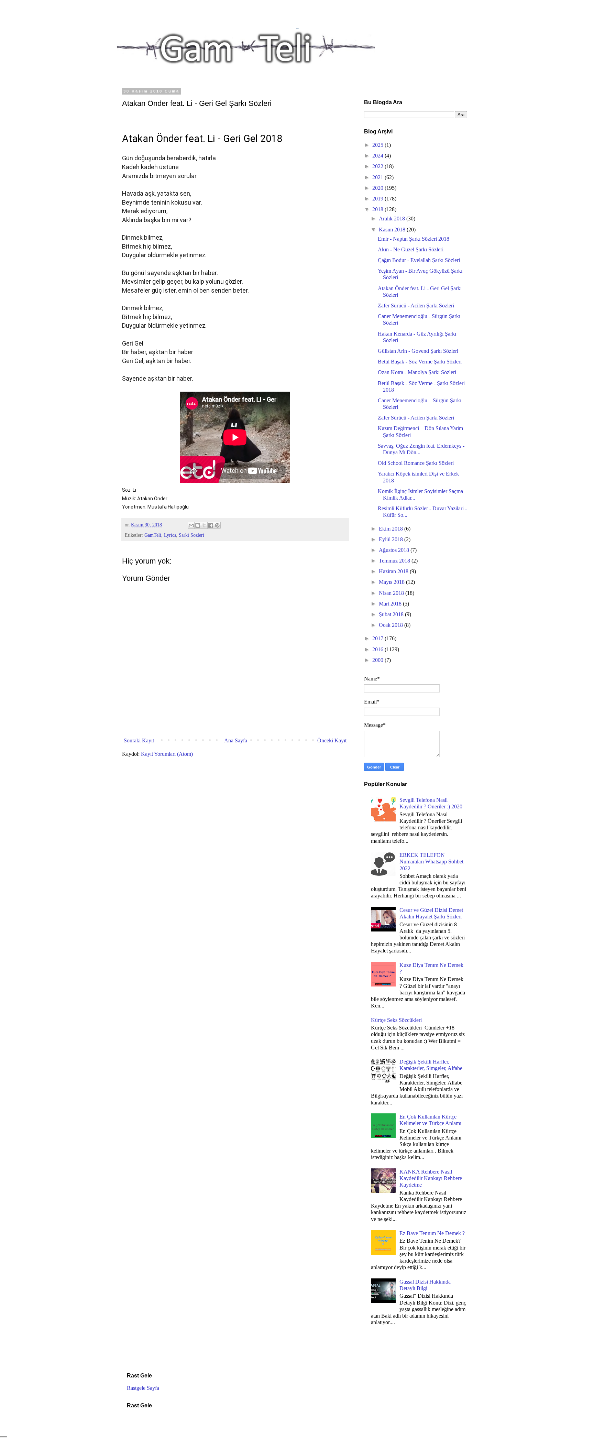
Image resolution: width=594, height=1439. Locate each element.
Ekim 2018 (391, 529)
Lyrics (170, 535)
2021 (378, 177)
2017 (378, 638)
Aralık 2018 (392, 218)
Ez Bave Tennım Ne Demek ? (432, 1233)
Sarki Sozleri (191, 535)
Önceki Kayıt (331, 740)
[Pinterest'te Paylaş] (217, 525)
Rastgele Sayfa (143, 1388)
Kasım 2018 (393, 229)
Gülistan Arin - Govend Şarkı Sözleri (418, 351)
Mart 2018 (391, 604)
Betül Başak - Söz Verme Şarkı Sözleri (420, 361)
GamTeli (152, 535)
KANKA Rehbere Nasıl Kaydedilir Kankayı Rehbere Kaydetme (430, 1178)
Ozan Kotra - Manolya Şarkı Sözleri (417, 372)
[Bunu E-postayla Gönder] (191, 525)
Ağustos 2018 (394, 550)
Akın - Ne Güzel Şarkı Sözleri (410, 249)
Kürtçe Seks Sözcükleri (396, 1020)
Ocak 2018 (391, 625)
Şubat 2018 (392, 614)
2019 (378, 198)
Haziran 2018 (394, 571)
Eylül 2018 (391, 539)
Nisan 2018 (392, 593)
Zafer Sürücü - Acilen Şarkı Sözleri (416, 305)
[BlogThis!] (197, 525)
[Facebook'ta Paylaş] (210, 525)
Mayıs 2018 (392, 582)
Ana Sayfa (235, 740)
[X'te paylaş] (204, 525)
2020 (378, 188)
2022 (378, 166)
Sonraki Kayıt (139, 740)
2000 (378, 660)
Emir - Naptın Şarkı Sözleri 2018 (413, 239)
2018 (378, 209)
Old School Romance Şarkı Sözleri (416, 463)
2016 (378, 649)
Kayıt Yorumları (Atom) (167, 754)
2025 (378, 145)
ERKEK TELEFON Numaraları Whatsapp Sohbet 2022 (431, 861)
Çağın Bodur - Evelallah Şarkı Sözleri (419, 260)
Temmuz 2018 (395, 561)
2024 (378, 156)
